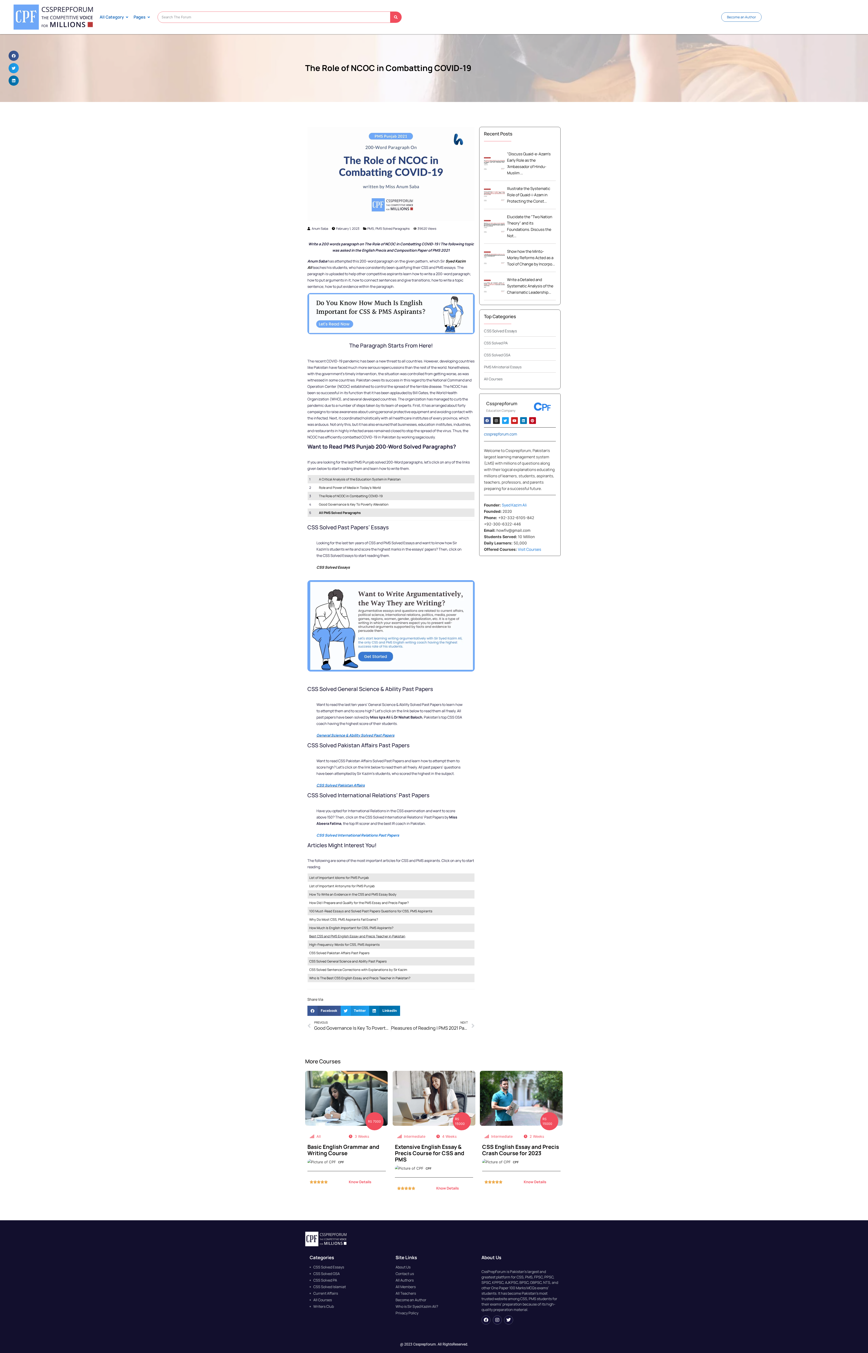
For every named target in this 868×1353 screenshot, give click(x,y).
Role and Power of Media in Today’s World (350, 487)
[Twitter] (508, 1320)
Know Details (360, 1181)
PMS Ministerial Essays (502, 366)
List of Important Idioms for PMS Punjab (339, 877)
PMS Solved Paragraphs (392, 228)
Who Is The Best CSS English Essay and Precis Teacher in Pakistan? (359, 978)
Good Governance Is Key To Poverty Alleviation (354, 504)
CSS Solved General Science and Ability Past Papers (348, 961)
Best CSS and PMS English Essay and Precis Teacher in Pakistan (357, 936)
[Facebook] (486, 1320)
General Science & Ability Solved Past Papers (355, 735)
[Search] (395, 17)
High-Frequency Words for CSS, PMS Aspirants (344, 944)
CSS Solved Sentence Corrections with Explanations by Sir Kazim (358, 969)
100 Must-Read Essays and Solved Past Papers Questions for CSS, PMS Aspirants (370, 911)
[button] (114, 17)
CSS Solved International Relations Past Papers (357, 835)
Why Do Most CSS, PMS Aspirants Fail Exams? (343, 919)
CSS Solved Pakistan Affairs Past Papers (339, 953)
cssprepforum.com (500, 434)
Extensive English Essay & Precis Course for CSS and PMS (429, 1153)
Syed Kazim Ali (514, 505)
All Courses (493, 378)
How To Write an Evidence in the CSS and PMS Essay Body (352, 894)
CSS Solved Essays (500, 331)
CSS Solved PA (496, 343)
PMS (370, 228)
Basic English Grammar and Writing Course (343, 1150)
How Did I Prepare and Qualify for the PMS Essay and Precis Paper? (359, 903)
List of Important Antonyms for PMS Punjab (342, 886)
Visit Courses (530, 549)
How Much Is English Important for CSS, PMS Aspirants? (351, 928)
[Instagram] (497, 1320)
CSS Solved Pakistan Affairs (340, 785)
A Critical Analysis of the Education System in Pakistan (360, 479)
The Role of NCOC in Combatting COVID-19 (388, 67)
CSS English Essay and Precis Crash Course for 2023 (520, 1150)
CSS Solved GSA (497, 354)
